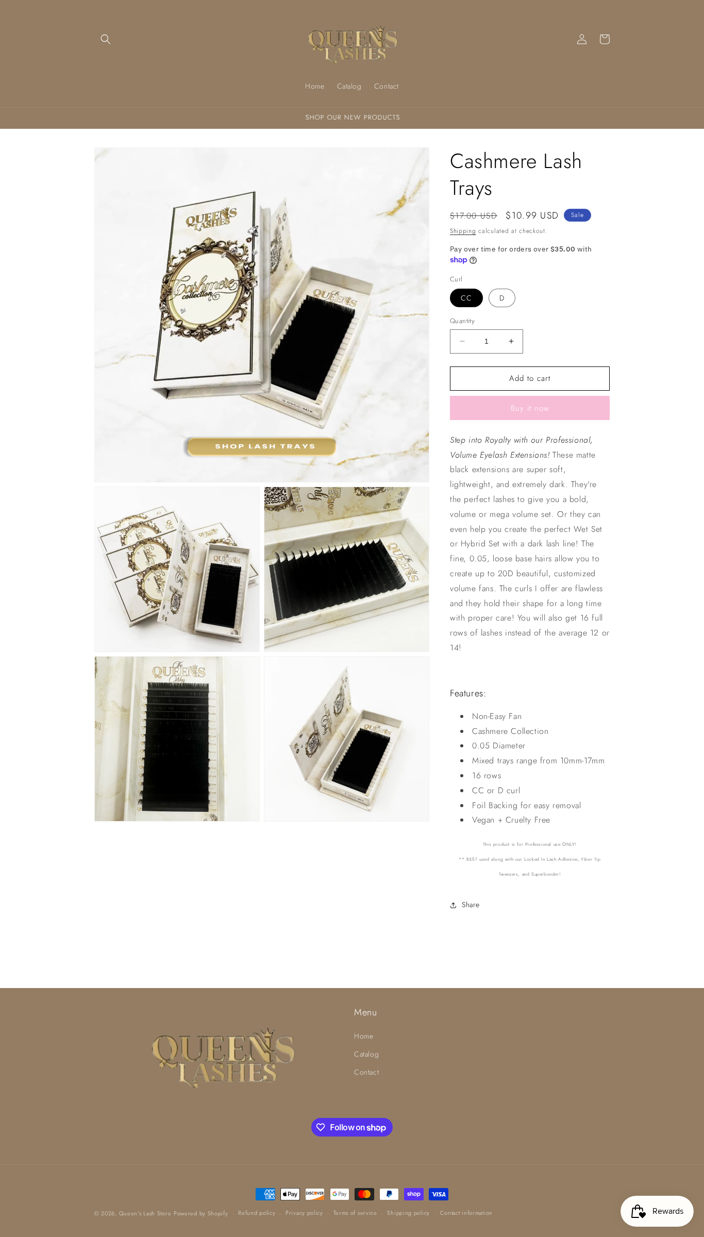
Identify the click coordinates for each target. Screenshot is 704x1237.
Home (363, 1036)
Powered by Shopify (201, 1213)
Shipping (463, 231)
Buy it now (530, 408)
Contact (366, 1072)
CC (466, 298)
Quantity (462, 321)
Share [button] (471, 904)
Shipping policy (408, 1213)
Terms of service (355, 1213)
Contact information (466, 1213)
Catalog (366, 1054)
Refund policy (256, 1213)
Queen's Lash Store (145, 1213)
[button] (105, 39)
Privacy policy (304, 1213)
